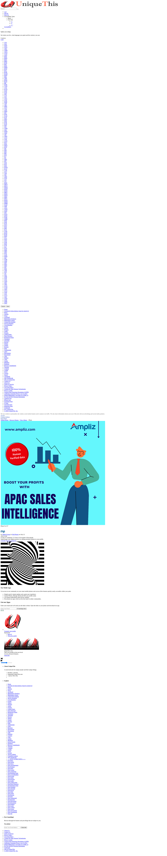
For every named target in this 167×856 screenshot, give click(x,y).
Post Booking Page (13, 773)
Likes (9, 726)
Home (9, 684)
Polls (9, 723)
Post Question (11, 787)
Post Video (11, 778)
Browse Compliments (14, 745)
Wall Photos (15, 534)
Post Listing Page (12, 782)
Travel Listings (12, 754)
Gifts (9, 732)
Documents (11, 731)
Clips (9, 737)
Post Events (11, 776)
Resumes (10, 728)
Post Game (11, 806)
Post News (11, 764)
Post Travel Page (12, 810)
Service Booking (12, 698)
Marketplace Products (14, 693)
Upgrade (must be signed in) (8, 540)
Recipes (10, 721)
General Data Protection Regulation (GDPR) (16, 841)
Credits (10, 749)
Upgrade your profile (10, 631)
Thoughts (10, 715)
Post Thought (11, 788)
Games (9, 739)
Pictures (10, 704)
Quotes (10, 720)
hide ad (10, 634)
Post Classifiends (12, 812)
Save (8, 306)
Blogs (9, 687)
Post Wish (10, 792)
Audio (9, 706)
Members (10, 740)
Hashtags (10, 743)
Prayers (10, 717)
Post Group (11, 809)
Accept (3, 415)
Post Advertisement (13, 765)
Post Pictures (11, 779)
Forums (10, 707)
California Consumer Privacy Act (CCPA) (15, 843)
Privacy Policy (8, 835)
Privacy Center (8, 840)
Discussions (11, 729)
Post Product (11, 767)
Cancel (3, 306)
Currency (3, 38)
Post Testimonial (12, 798)
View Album (23, 420)
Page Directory (12, 710)
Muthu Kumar (6, 534)
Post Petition (11, 804)
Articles (10, 689)
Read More (4, 418)
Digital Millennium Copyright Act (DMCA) (16, 844)
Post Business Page (13, 785)
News (9, 690)
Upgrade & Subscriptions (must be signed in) (20, 685)
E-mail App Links (21, 608)
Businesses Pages (12, 712)
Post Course (11, 770)
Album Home (4, 420)
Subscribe (7, 655)
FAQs (9, 751)
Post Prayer (11, 790)
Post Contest (11, 807)
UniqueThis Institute (13, 696)
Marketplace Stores (13, 695)
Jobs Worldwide (12, 757)
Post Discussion (12, 801)
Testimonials (11, 724)
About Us (7, 830)
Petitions (10, 734)
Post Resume (11, 799)
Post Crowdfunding (13, 774)
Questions (10, 714)
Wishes (10, 718)
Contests (10, 748)
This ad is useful (12, 636)
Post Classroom (12, 771)
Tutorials (10, 746)
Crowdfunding (12, 700)
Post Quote (11, 793)
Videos (9, 703)
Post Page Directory (13, 784)
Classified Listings (13, 756)
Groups (10, 753)
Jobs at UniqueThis (9, 849)
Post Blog (10, 760)
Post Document (12, 803)
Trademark (7, 847)
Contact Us (7, 832)
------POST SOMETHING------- (16, 759)
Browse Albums (14, 420)
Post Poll (10, 796)
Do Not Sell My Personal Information (14, 846)
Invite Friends (11, 742)
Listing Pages (11, 709)
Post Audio (11, 781)
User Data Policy (9, 837)
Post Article (11, 762)
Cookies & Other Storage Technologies (15, 838)
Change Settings (5, 417)
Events (9, 701)
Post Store (10, 768)
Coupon (10, 735)
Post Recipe (11, 795)
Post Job (10, 813)
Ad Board (10, 692)
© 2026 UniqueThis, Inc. (11, 851)
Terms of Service (8, 833)
